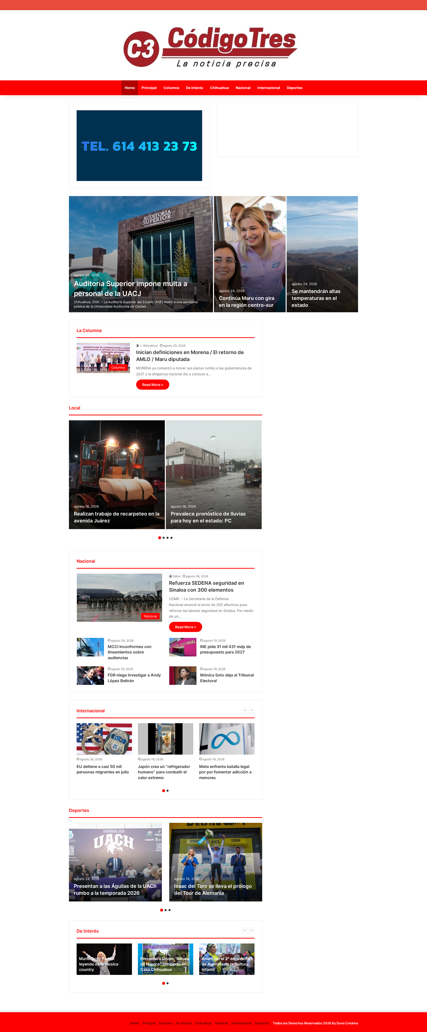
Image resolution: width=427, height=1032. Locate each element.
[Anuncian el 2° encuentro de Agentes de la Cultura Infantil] (227, 959)
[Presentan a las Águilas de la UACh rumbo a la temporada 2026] (115, 862)
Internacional (268, 88)
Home (130, 88)
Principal (149, 88)
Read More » (152, 384)
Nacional (243, 88)
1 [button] (159, 537)
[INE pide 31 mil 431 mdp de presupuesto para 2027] (182, 647)
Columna (171, 88)
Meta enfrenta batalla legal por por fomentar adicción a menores (225, 772)
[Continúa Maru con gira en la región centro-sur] (250, 254)
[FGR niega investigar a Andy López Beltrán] (90, 675)
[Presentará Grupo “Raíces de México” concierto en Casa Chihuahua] (165, 959)
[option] (213, 254)
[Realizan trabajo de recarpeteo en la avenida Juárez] (117, 474)
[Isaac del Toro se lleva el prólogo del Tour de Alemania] (215, 862)
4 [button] (171, 538)
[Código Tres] (213, 45)
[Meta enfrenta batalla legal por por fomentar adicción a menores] (227, 738)
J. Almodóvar (149, 345)
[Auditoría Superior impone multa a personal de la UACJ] (141, 254)
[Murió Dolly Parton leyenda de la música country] (104, 959)
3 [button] (168, 538)
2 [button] (164, 538)
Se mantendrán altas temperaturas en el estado (316, 298)
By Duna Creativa (345, 1023)
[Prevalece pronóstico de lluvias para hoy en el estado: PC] (214, 474)
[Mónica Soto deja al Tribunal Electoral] (182, 675)
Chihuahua (219, 88)
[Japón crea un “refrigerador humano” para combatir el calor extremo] (165, 738)
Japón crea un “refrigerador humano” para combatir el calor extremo (164, 772)
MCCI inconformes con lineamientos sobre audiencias (129, 652)
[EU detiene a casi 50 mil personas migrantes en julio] (104, 738)
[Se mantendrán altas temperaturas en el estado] (322, 254)
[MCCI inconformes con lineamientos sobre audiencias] (90, 647)
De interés (194, 88)
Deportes (294, 88)
